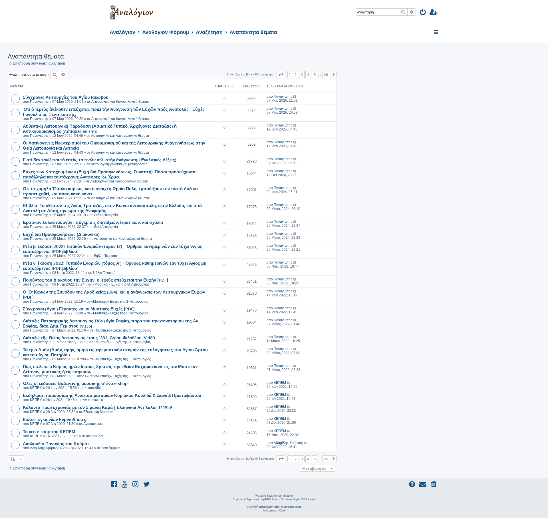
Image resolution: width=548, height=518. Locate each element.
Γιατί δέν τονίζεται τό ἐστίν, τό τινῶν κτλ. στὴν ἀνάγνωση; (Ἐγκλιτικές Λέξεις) (99, 159)
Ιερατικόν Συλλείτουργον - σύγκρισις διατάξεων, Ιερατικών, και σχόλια (93, 222)
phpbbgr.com (292, 506)
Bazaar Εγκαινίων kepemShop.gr (55, 419)
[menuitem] (423, 13)
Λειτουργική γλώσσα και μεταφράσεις (119, 164)
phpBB (264, 499)
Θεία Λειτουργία (106, 215)
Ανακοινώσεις (93, 400)
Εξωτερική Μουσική (98, 412)
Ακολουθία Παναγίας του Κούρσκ (56, 443)
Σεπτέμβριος (110, 448)
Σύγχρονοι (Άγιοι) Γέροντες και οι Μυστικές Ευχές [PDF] (79, 308)
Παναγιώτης (39, 102)
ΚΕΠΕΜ (36, 388)
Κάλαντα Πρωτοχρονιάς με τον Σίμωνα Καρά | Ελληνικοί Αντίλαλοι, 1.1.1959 (97, 407)
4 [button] (308, 74)
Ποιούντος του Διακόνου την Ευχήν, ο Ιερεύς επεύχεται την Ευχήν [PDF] (95, 279)
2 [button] (296, 74)
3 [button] (302, 74)
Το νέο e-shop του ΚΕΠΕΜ (49, 431)
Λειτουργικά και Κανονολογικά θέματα (120, 102)
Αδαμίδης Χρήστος (44, 448)
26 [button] (326, 74)
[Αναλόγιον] (131, 11)
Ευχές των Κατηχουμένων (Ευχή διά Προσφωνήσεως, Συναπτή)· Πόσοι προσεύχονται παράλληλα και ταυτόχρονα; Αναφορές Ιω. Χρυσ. (110, 174)
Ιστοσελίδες (93, 388)
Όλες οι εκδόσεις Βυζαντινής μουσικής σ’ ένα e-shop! (75, 383)
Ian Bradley (285, 495)
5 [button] (315, 74)
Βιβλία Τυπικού (105, 256)
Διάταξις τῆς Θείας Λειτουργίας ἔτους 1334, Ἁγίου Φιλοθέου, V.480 (89, 337)
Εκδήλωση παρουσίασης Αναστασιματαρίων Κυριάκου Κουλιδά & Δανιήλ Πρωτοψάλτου (112, 395)
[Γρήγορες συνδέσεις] (436, 32)
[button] (281, 74)
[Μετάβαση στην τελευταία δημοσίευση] (295, 97)
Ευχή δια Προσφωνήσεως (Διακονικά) (61, 234)
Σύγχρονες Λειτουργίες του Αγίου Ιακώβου (65, 97)
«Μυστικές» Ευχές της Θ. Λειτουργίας (121, 284)
